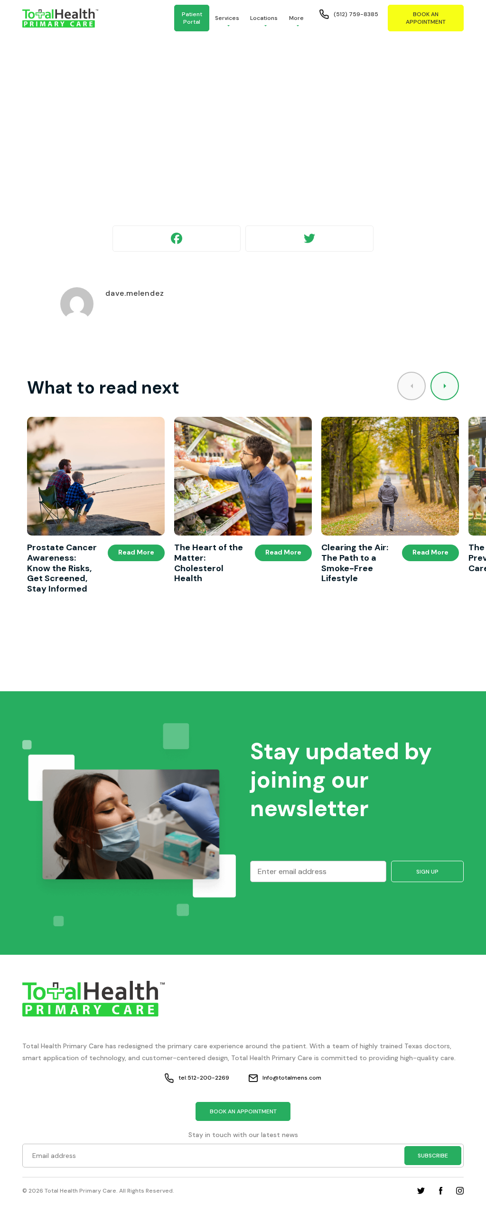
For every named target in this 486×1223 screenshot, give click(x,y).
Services (227, 18)
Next (444, 386)
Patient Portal (192, 18)
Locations (264, 18)
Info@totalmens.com (291, 1078)
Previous (411, 386)
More (296, 18)
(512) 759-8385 (356, 14)
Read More (136, 552)
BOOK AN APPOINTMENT (426, 18)
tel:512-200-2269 (203, 1078)
